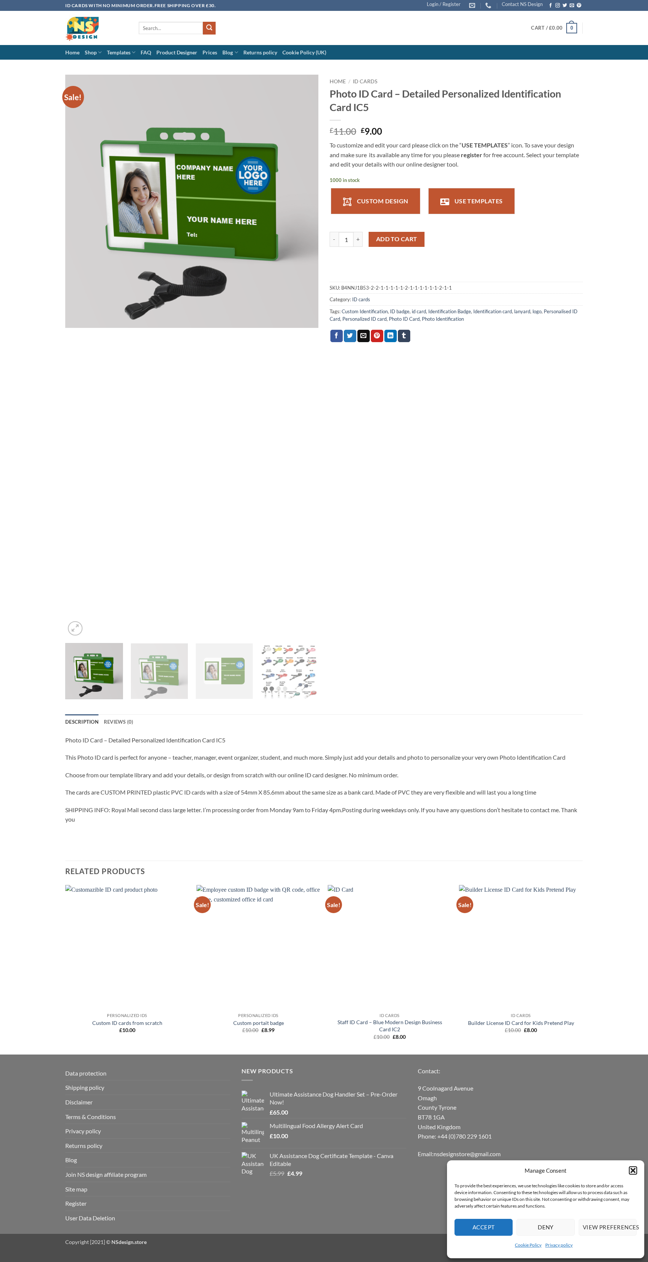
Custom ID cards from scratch (127, 1023)
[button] (633, 1170)
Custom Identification (365, 311)
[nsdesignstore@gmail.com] (473, 5)
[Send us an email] (572, 5)
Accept (483, 1227)
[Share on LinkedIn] (390, 336)
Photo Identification (443, 319)
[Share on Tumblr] (404, 336)
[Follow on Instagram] (557, 5)
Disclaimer (79, 1102)
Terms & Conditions (90, 1116)
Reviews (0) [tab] (119, 722)
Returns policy (260, 52)
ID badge (400, 311)
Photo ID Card (404, 319)
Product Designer (176, 52)
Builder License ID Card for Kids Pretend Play (521, 1023)
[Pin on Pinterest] (377, 336)
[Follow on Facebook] (550, 5)
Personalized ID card (364, 319)
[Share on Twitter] (350, 336)
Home (72, 52)
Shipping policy (84, 1087)
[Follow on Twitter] (564, 5)
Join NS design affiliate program (106, 1174)
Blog (227, 52)
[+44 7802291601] (489, 5)
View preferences (610, 1227)
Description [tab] (82, 722)
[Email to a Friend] (363, 336)
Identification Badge (449, 311)
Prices (209, 52)
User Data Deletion (90, 1217)
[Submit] (209, 28)
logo (537, 311)
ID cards (365, 81)
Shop (91, 52)
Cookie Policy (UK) (304, 52)
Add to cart (396, 239)
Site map (76, 1189)
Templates (118, 52)
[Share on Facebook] (336, 336)
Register (76, 1203)
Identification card (492, 311)
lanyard (522, 311)
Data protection (85, 1073)
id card (419, 311)
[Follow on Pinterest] (579, 5)
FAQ (146, 52)
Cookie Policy (528, 1245)
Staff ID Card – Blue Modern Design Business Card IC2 (390, 1025)
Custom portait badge (258, 1023)
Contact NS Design (522, 4)
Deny (546, 1227)
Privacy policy (559, 1245)
